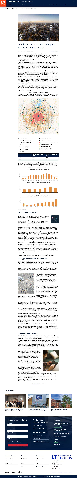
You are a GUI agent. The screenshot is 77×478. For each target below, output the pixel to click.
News (8, 8)
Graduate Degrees (12, 4)
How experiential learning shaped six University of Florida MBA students (14, 410)
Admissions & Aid (62, 4)
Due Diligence (42, 383)
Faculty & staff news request (41, 441)
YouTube (70, 471)
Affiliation (9, 440)
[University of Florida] (3, 3)
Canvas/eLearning (24, 458)
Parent (15, 441)
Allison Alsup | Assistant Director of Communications (61, 424)
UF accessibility (57, 476)
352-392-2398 (55, 466)
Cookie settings (50, 476)
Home (6, 8)
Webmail (27, 466)
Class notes (38, 460)
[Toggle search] (73, 1)
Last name (9, 434)
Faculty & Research (53, 4)
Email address (9, 423)
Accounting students (8, 458)
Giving (37, 463)
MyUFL (26, 463)
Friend (19, 441)
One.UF (26, 460)
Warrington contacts (56, 468)
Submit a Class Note (41, 438)
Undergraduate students (9, 460)
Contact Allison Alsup (41, 425)
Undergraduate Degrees (23, 4)
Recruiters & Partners (43, 4)
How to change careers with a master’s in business (61, 410)
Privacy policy (45, 476)
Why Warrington (33, 4)
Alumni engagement (40, 458)
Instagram (56, 444)
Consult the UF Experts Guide (41, 428)
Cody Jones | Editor (58, 426)
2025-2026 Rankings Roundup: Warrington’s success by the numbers (37, 410)
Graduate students (8, 463)
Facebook (56, 439)
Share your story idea (41, 435)
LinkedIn (56, 441)
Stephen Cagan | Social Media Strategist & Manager (60, 430)
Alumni (10, 441)
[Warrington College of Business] (20, 1)
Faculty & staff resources (41, 466)
